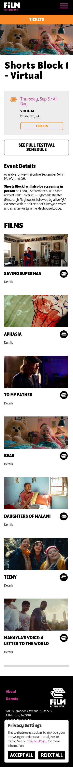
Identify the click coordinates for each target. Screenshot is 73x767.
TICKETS (42, 126)
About (11, 692)
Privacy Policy (37, 741)
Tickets (36, 19)
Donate (12, 699)
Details (8, 282)
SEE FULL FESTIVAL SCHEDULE (36, 147)
